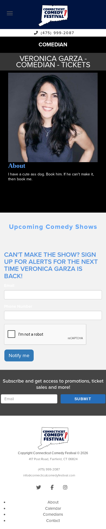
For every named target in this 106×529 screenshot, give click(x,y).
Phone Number (18, 306)
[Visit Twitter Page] (38, 487)
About (53, 502)
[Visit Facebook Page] (52, 487)
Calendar (53, 508)
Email (9, 285)
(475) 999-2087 (57, 33)
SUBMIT (82, 399)
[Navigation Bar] (9, 13)
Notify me (19, 355)
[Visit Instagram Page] (65, 487)
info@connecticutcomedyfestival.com (49, 475)
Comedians (53, 514)
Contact (53, 520)
